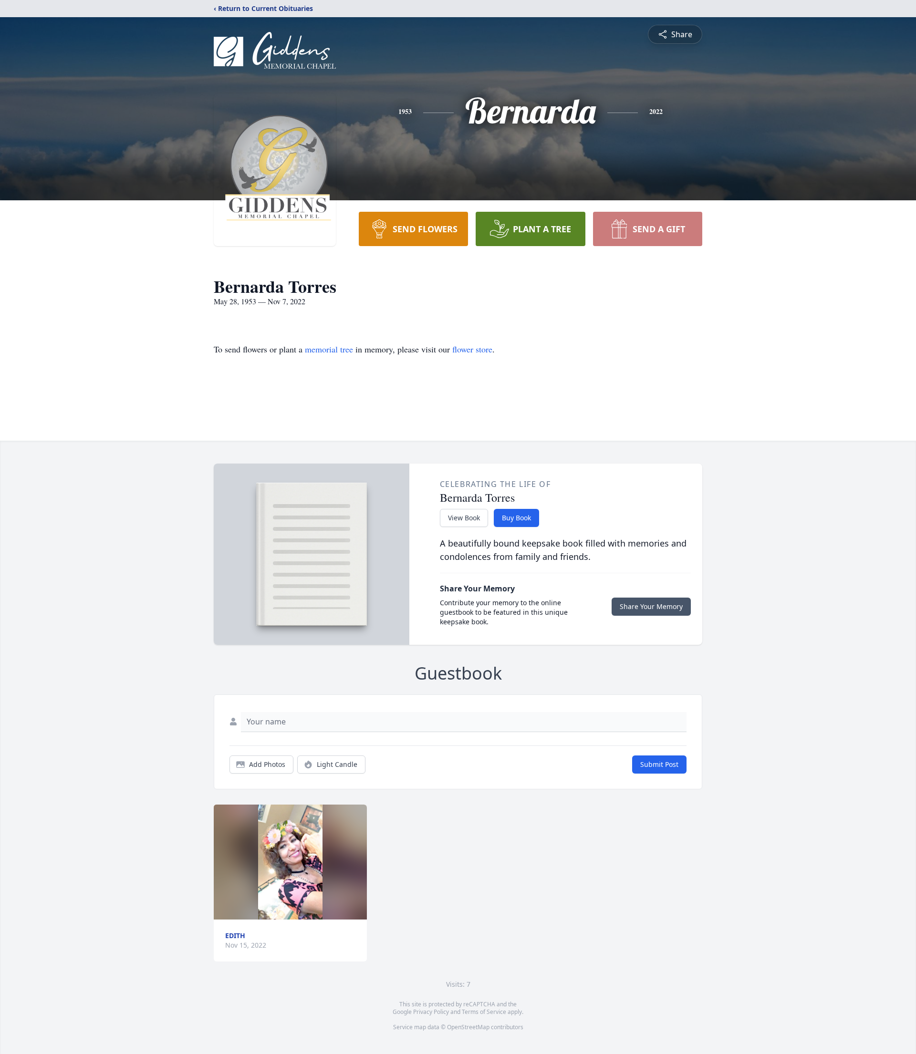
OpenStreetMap (468, 1027)
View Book (464, 517)
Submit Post (659, 764)
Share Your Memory (651, 606)
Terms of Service (484, 1012)
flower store (472, 349)
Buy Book (516, 517)
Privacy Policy (431, 1012)
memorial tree (329, 349)
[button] (290, 862)
